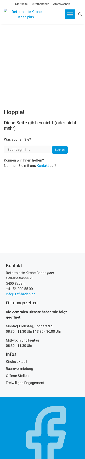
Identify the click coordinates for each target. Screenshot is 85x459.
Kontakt (43, 165)
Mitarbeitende (40, 4)
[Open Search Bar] (80, 14)
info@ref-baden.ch (20, 294)
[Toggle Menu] (70, 14)
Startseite (21, 4)
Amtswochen (61, 4)
